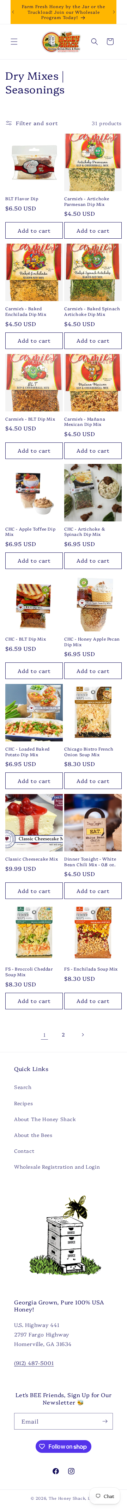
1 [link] (44, 1034)
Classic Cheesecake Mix (31, 859)
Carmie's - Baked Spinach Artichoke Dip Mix (92, 311)
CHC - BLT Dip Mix (25, 639)
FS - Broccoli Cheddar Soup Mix (29, 971)
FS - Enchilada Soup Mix (91, 969)
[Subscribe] (105, 1421)
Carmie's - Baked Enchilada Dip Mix (25, 311)
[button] (14, 41)
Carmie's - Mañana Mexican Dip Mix (84, 421)
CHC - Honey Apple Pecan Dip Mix (92, 641)
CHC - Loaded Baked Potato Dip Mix (27, 751)
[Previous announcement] (13, 12)
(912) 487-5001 (34, 1362)
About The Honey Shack (45, 1118)
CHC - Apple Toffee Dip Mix (30, 531)
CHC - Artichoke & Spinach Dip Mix (84, 531)
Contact (24, 1150)
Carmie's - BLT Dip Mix (30, 419)
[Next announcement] (114, 12)
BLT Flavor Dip (21, 198)
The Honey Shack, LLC (72, 1498)
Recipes (23, 1103)
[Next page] (82, 1034)
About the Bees (33, 1134)
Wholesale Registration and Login (57, 1166)
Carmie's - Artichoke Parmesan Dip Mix (86, 201)
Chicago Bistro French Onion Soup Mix (89, 751)
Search (23, 1086)
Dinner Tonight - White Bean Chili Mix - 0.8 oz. (90, 861)
